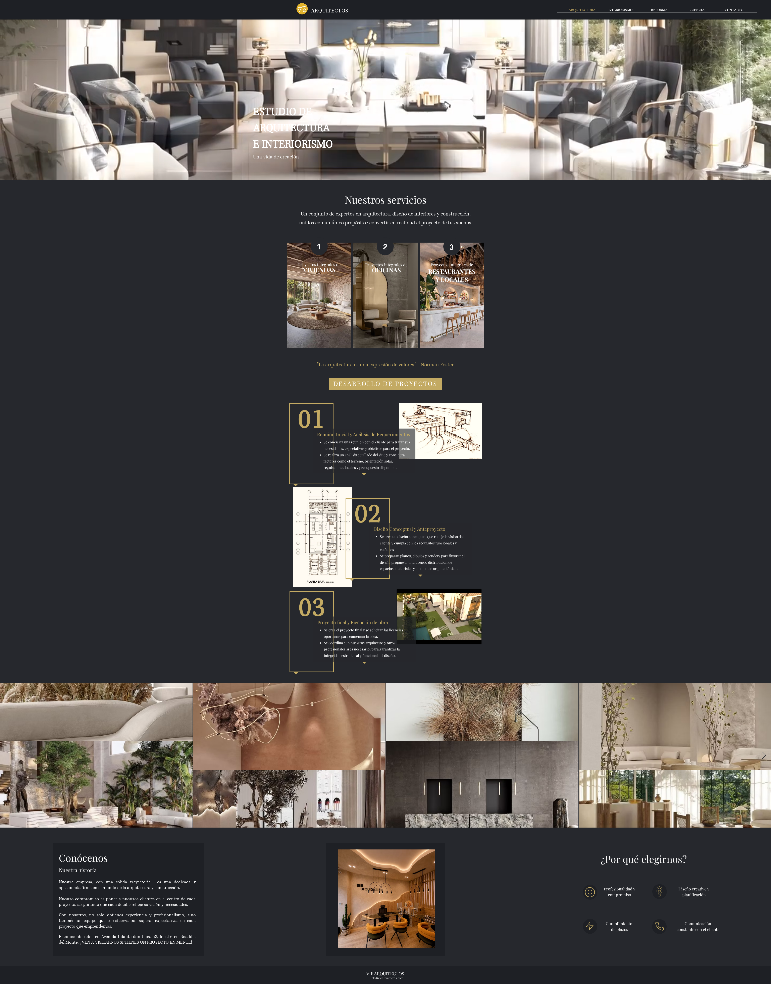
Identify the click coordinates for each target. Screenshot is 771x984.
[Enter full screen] (476, 638)
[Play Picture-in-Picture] (469, 638)
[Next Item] (764, 755)
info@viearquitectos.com (387, 978)
